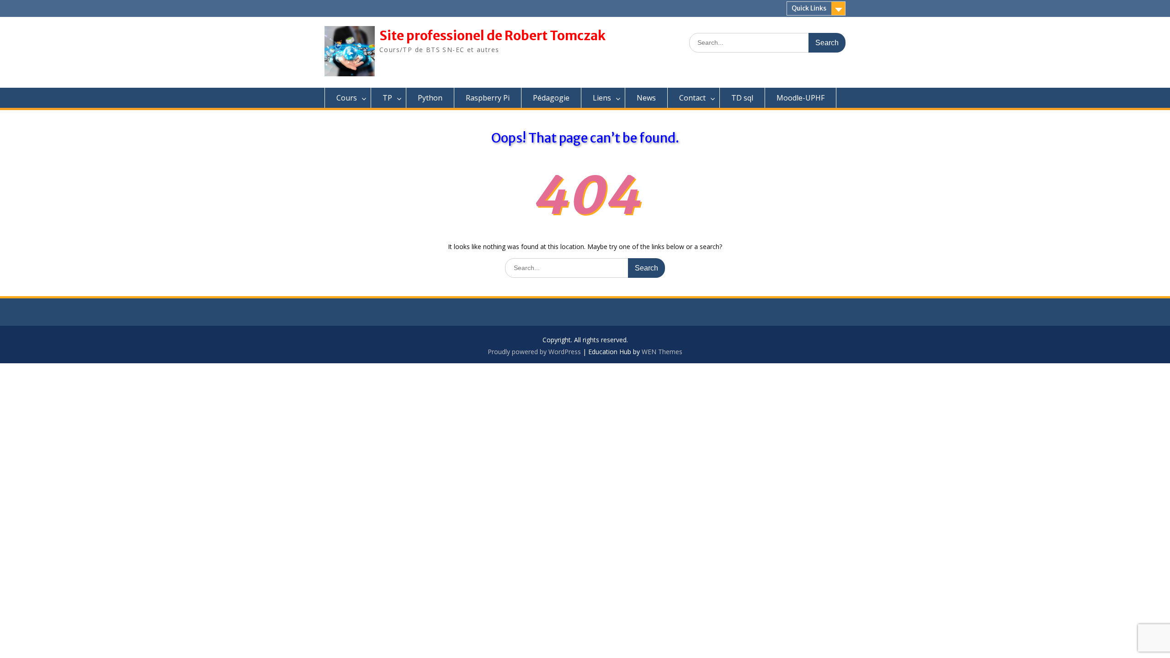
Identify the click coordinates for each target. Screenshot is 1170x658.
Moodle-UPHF (800, 98)
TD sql (742, 98)
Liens (602, 98)
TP (387, 98)
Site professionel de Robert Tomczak (492, 35)
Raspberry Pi (488, 98)
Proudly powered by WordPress (534, 351)
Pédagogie (551, 98)
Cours (346, 98)
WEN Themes (662, 351)
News (646, 98)
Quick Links (809, 8)
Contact (692, 98)
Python (430, 98)
